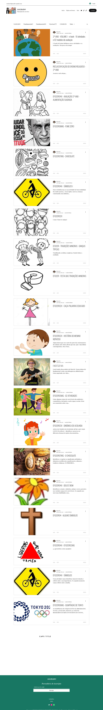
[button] (93, 10)
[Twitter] (81, 10)
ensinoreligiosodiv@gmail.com (14, 3)
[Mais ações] (86, 62)
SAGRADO (21, 9)
